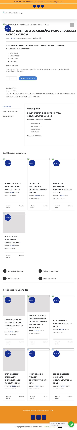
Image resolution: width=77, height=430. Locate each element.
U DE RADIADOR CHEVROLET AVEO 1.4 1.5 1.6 (62, 324)
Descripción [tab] (7, 106)
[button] (72, 25)
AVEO (14, 91)
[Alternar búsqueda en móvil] (69, 14)
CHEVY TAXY (43, 94)
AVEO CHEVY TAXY (23, 94)
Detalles (21, 206)
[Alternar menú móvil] (73, 14)
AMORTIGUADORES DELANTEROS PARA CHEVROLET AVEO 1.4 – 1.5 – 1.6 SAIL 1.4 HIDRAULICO (38, 321)
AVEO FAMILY (34, 94)
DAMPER (51, 94)
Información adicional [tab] (10, 111)
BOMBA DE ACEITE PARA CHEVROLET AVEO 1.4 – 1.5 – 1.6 (13, 187)
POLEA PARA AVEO (34, 96)
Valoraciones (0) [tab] (8, 116)
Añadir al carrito (28, 78)
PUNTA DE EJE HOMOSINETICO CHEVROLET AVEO (12, 239)
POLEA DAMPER (65, 94)
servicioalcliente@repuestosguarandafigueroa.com (47, 2)
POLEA (57, 94)
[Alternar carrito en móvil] (66, 14)
